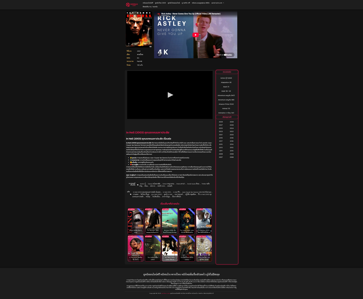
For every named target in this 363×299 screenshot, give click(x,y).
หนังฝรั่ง (169, 186)
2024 (232, 128)
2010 (231, 151)
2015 (221, 144)
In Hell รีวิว (176, 192)
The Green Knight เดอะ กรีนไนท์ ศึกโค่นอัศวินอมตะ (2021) (187, 232)
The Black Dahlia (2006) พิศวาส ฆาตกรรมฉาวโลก (170, 259)
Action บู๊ (143, 184)
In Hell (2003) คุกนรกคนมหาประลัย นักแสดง (147, 192)
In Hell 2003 (167, 192)
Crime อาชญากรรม (168, 184)
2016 (231, 141)
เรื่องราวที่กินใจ (176, 197)
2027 (221, 125)
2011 (220, 151)
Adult (225, 87)
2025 (221, 128)
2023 (221, 131)
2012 (231, 147)
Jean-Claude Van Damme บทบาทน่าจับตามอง (196, 192)
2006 (232, 157)
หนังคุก (148, 197)
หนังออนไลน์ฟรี (148, 3)
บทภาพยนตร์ (179, 194)
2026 (232, 125)
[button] (170, 95)
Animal (224, 108)
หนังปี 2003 (161, 186)
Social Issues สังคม (193, 184)
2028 (232, 122)
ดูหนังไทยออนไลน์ (174, 3)
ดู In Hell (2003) (157, 194)
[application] (170, 95)
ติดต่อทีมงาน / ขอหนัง (150, 7)
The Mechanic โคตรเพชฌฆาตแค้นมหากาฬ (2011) (152, 232)
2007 (221, 157)
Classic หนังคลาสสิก (154, 184)
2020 (232, 135)
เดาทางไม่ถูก (166, 197)
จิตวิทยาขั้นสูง (145, 194)
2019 (221, 138)
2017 (221, 141)
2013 (221, 147)
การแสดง (135, 194)
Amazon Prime (224, 104)
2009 (221, 154)
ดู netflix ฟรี (186, 3)
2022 (232, 131)
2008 (232, 154)
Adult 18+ (224, 91)
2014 (231, 144)
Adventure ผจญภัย (224, 95)
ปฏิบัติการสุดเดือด (190, 194)
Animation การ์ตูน (224, 113)
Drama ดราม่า (180, 184)
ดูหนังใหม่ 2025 (160, 3)
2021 (221, 135)
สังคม (146, 186)
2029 (221, 122)
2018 (231, 138)
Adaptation (225, 82)
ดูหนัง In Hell (168, 194)
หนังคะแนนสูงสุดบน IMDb (200, 3)
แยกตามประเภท (216, 3)
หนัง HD (152, 186)
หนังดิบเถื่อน (156, 197)
